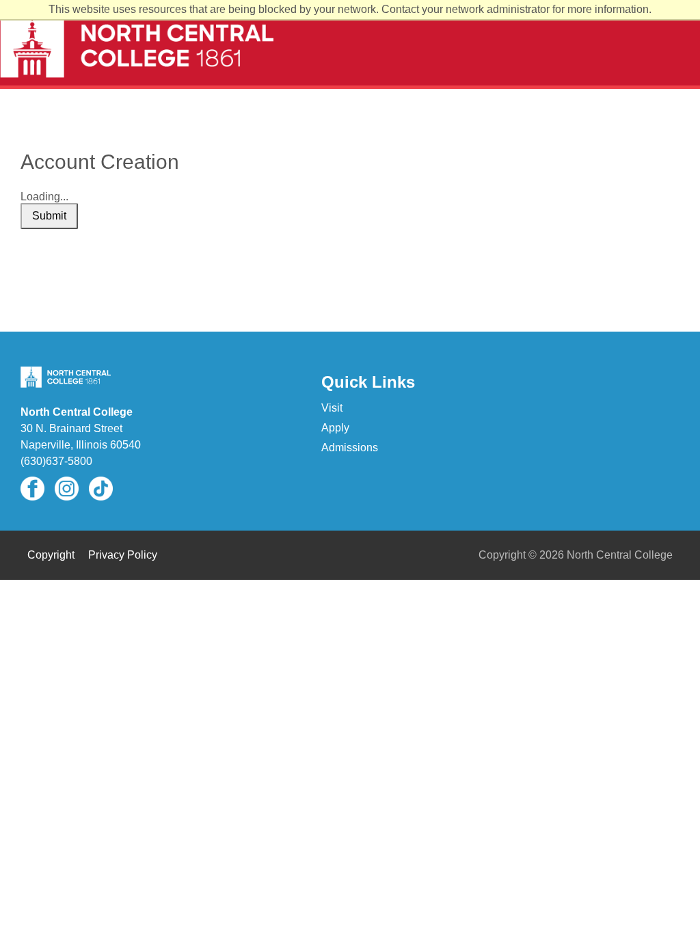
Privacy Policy (122, 555)
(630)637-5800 (56, 461)
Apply (335, 427)
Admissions (349, 447)
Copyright (51, 555)
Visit (331, 408)
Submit (49, 216)
